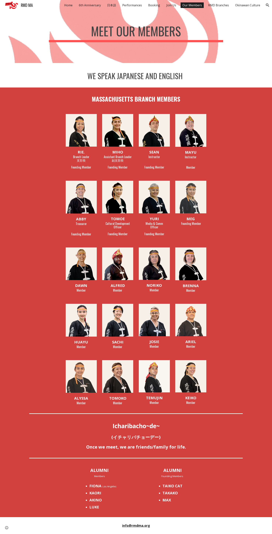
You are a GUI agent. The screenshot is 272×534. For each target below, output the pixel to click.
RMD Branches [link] (218, 5)
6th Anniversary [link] (90, 5)
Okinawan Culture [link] (247, 5)
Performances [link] (132, 5)
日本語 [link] (111, 5)
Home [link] (68, 5)
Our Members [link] (192, 5)
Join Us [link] (171, 5)
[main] (135, 31)
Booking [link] (154, 5)
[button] (267, 5)
